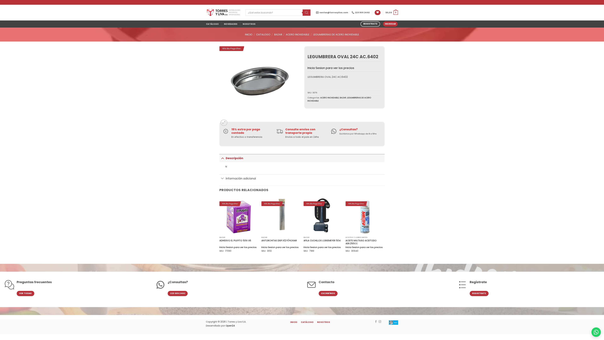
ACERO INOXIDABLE (297, 34)
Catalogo (263, 34)
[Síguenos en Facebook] (376, 321)
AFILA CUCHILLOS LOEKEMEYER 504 (322, 240)
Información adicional (241, 178)
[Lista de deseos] (377, 12)
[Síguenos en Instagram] (380, 321)
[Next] (384, 227)
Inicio (248, 34)
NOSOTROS (249, 24)
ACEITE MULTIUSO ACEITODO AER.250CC (361, 242)
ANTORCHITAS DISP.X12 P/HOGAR (279, 240)
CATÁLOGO (212, 24)
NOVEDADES (230, 24)
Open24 (230, 325)
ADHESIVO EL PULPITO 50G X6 (235, 240)
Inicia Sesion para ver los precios (331, 68)
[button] (392, 12)
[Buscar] (306, 12)
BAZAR (278, 34)
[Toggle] (222, 158)
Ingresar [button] (390, 24)
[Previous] (219, 227)
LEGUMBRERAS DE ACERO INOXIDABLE (336, 34)
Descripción (234, 158)
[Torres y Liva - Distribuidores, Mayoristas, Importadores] (223, 12)
